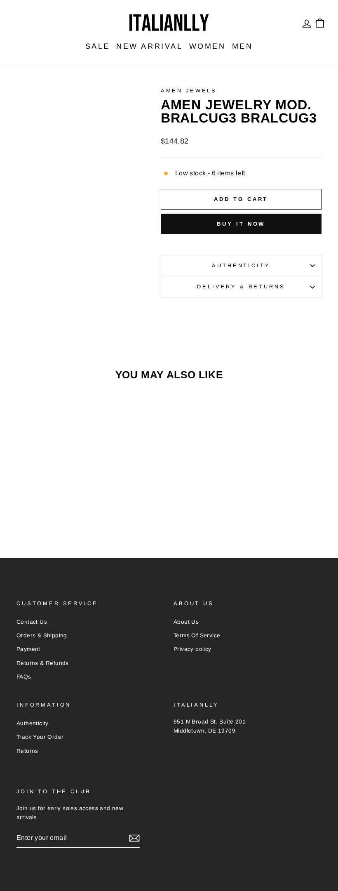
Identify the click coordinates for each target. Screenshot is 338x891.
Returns (27, 751)
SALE (97, 46)
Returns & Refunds (42, 663)
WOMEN (207, 46)
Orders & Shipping (41, 635)
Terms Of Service (197, 635)
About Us (186, 622)
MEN (242, 46)
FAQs (23, 677)
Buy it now (241, 224)
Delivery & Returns (241, 286)
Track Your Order (39, 737)
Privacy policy (192, 649)
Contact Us (31, 622)
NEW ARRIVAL (149, 46)
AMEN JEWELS (189, 90)
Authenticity (241, 265)
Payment (28, 649)
